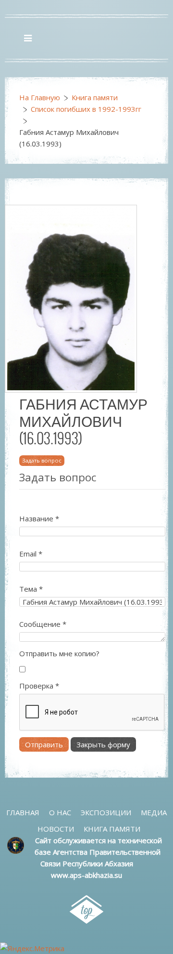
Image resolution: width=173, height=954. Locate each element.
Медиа (154, 812)
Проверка (39, 685)
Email (30, 553)
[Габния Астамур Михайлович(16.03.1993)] (71, 298)
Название (39, 518)
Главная (22, 812)
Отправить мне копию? (59, 653)
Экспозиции (106, 812)
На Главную (39, 97)
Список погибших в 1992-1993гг (86, 109)
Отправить (44, 744)
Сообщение (42, 624)
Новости (55, 829)
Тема (31, 589)
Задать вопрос (42, 460)
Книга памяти (95, 97)
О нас (60, 812)
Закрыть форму (103, 744)
